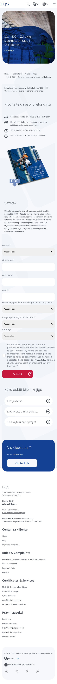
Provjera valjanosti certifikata (14, 604)
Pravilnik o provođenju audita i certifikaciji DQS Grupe (23, 559)
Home (6, 74)
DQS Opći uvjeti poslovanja (13, 628)
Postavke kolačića (9, 637)
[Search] (28, 4)
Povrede (5, 572)
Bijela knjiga (32, 74)
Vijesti (4, 536)
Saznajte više (18, 74)
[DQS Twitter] (6, 671)
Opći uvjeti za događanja (12, 632)
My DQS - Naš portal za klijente (14, 587)
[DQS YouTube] (37, 671)
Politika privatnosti (9, 623)
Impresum (6, 619)
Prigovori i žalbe (8, 568)
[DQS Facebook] (17, 671)
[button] (36, 4)
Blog (4, 540)
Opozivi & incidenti (9, 563)
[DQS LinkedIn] (27, 671)
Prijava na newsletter (10, 544)
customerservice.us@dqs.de (13, 512)
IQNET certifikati (8, 596)
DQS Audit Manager (10, 591)
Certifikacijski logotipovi (11, 600)
